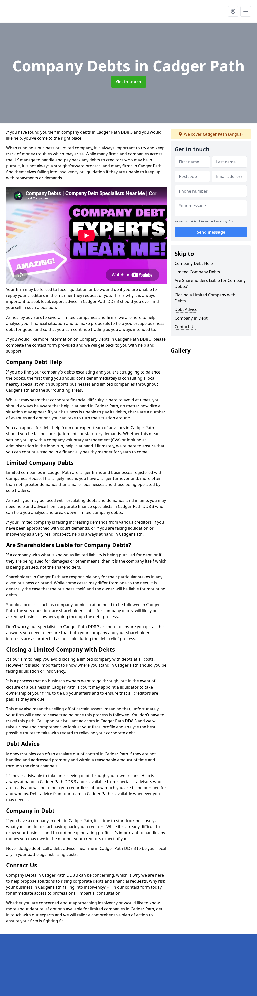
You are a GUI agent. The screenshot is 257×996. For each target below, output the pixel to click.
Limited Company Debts (197, 272)
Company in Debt (191, 318)
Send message (211, 232)
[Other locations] (233, 11)
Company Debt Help (194, 263)
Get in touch (128, 81)
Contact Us (185, 326)
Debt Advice (186, 309)
